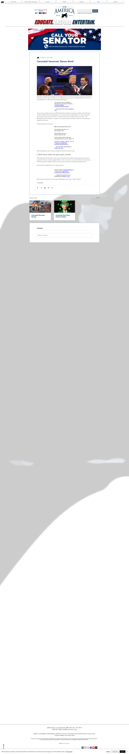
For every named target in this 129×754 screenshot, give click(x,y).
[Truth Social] (42, 13)
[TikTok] (44, 13)
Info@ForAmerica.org (69, 729)
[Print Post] (52, 190)
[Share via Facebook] (37, 190)
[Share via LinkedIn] (45, 190)
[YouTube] (46, 13)
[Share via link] (48, 190)
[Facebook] (36, 13)
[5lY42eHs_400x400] (40, 13)
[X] (88, 748)
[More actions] (91, 58)
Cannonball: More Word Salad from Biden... (63, 218)
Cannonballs (40, 185)
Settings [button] (108, 751)
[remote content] (64, 107)
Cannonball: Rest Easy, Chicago (38, 218)
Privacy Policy (69, 751)
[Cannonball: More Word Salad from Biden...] (64, 209)
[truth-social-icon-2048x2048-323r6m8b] (91, 748)
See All (98, 200)
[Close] (127, 751)
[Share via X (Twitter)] (41, 190)
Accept (122, 751)
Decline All (115, 751)
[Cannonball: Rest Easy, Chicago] (40, 209)
